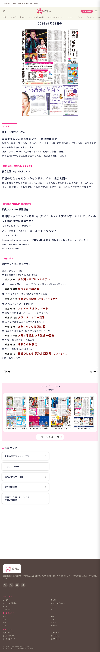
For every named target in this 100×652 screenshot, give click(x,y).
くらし (70, 17)
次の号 (93, 371)
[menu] (96, 11)
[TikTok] (23, 585)
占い (52, 609)
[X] (5, 585)
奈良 (52, 619)
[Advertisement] (50, 532)
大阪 (4, 616)
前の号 (7, 371)
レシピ (13, 17)
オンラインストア (9, 639)
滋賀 (4, 622)
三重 (4, 625)
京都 (52, 616)
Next (95, 412)
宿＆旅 (22, 17)
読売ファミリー (8, 632)
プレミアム (55, 636)
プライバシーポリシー (9, 648)
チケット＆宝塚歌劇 (36, 17)
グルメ (79, 17)
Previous (5, 412)
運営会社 (31, 648)
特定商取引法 (22, 648)
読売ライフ (55, 632)
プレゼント (90, 17)
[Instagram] (11, 585)
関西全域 (54, 625)
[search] (4, 11)
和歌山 (53, 622)
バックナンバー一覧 (50, 437)
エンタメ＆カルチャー (56, 17)
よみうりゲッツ (8, 636)
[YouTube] (17, 585)
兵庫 (4, 619)
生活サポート (55, 639)
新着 (5, 17)
